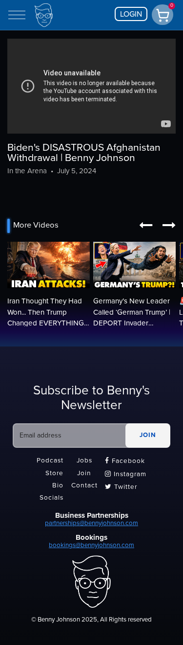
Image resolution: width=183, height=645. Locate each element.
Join (84, 473)
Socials (51, 498)
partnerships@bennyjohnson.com (91, 523)
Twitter (121, 487)
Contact (84, 485)
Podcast (50, 461)
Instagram (125, 474)
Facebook (125, 461)
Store (54, 473)
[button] (145, 225)
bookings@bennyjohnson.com (91, 545)
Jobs (84, 461)
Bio (57, 485)
